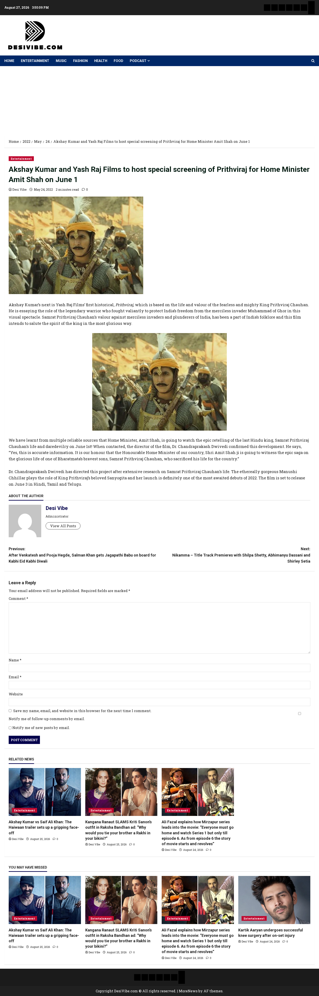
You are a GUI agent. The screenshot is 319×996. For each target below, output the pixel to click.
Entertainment (35, 61)
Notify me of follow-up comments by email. (47, 718)
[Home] (267, 7)
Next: (241, 555)
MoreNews (188, 991)
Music (61, 61)
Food (118, 61)
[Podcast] (311, 4)
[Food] (304, 7)
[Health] (296, 7)
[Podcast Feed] (311, 11)
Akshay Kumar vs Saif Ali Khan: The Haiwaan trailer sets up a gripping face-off (44, 827)
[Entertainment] (274, 7)
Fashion (80, 61)
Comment (18, 598)
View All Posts (63, 526)
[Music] (282, 7)
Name (15, 660)
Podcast (138, 61)
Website (16, 694)
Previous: (82, 555)
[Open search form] (313, 61)
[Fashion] (289, 7)
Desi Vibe (19, 189)
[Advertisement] (159, 98)
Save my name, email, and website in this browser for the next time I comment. (82, 710)
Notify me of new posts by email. (41, 727)
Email (15, 677)
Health (100, 61)
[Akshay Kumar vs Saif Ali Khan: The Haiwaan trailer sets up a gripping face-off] (45, 792)
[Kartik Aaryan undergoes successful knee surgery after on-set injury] (274, 900)
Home (9, 61)
